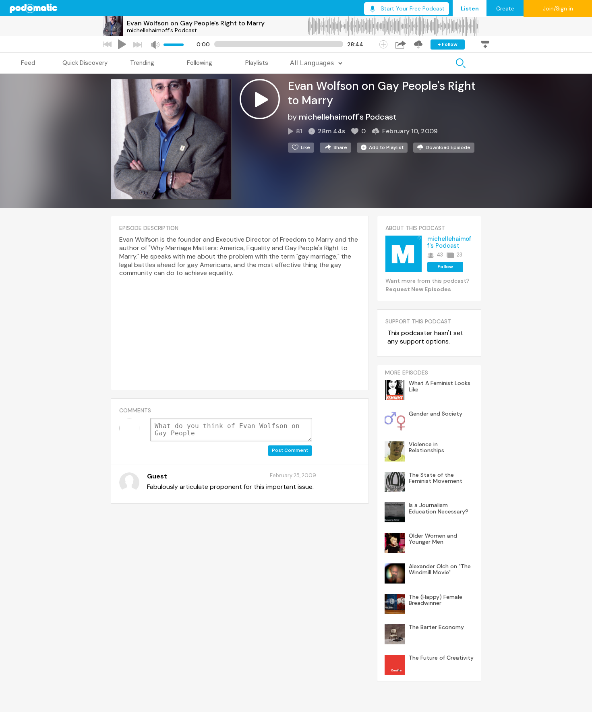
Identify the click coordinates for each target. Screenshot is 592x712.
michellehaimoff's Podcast (162, 30)
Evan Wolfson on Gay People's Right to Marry (196, 23)
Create (505, 8)
